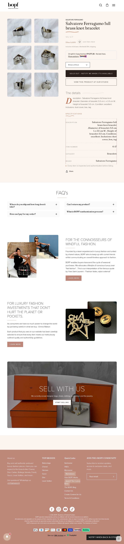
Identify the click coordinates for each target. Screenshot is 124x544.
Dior (43, 477)
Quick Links (69, 458)
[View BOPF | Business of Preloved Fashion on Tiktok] (72, 509)
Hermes (45, 470)
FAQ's (66, 467)
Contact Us (68, 491)
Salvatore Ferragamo (74, 20)
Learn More (73, 278)
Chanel (45, 467)
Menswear (68, 470)
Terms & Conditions (71, 498)
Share (71, 171)
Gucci (44, 474)
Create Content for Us (72, 494)
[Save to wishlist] (79, 42)
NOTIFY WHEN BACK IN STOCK (103, 537)
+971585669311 (13, 483)
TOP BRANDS (48, 458)
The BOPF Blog (70, 487)
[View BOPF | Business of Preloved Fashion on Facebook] (51, 509)
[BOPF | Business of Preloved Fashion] (13, 6)
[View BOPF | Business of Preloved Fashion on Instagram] (58, 509)
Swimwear (68, 463)
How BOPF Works (71, 477)
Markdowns (70, 474)
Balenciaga (46, 463)
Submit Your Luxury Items (72, 482)
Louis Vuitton (47, 481)
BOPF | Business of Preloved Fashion (64, 515)
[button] (7, 537)
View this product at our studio (91, 82)
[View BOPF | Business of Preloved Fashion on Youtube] (65, 509)
